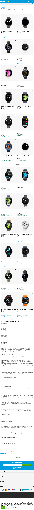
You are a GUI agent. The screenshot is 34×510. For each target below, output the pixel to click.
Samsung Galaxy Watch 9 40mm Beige (23, 56)
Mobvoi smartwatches (4, 335)
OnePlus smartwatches (4, 338)
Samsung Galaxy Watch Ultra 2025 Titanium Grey (25, 309)
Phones (1, 473)
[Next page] (22, 319)
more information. (25, 494)
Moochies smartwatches (4, 336)
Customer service (2, 481)
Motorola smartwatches (4, 337)
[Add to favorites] (15, 15)
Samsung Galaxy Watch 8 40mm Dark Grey (7, 31)
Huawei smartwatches (4, 334)
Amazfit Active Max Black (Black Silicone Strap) (8, 260)
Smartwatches (4, 7)
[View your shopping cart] (32, 1)
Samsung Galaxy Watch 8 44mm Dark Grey (24, 31)
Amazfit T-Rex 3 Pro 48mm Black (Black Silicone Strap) (8, 310)
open (9, 451)
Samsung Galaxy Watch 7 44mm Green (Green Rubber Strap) (8, 235)
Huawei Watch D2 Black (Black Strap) (23, 130)
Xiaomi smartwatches (4, 342)
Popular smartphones (3, 471)
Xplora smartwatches (4, 343)
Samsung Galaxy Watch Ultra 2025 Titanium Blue (8, 155)
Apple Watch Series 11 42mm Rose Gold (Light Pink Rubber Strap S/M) (8, 82)
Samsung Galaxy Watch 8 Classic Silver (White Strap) (24, 235)
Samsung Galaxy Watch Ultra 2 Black (23, 260)
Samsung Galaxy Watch (4, 341)
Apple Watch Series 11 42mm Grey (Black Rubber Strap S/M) (25, 184)
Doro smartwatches (3, 327)
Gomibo (1, 486)
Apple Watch (2, 324)
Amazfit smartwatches (4, 323)
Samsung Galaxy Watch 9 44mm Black (7, 130)
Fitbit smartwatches (3, 329)
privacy (6, 505)
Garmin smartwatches (4, 330)
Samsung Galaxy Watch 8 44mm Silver (23, 155)
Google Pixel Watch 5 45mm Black (6, 56)
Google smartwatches (4, 331)
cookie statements (11, 505)
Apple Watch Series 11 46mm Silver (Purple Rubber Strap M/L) (24, 107)
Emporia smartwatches (4, 328)
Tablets (1, 476)
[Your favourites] (30, 1)
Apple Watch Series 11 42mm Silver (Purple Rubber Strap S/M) (8, 210)
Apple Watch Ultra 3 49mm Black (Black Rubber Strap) (8, 107)
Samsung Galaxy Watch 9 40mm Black (23, 209)
